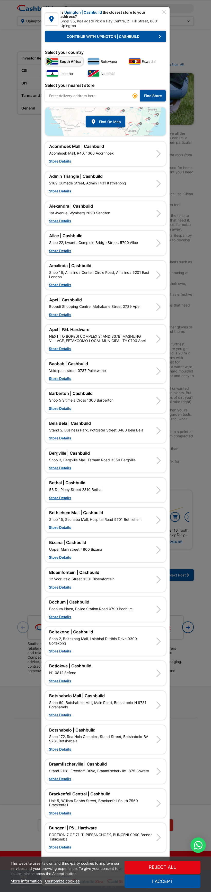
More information (26, 881)
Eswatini (148, 61)
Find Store (153, 96)
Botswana (109, 61)
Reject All (162, 867)
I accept (162, 881)
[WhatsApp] (198, 845)
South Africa (70, 61)
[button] (105, 153)
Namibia (108, 73)
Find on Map (105, 121)
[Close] (164, 12)
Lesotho (66, 73)
